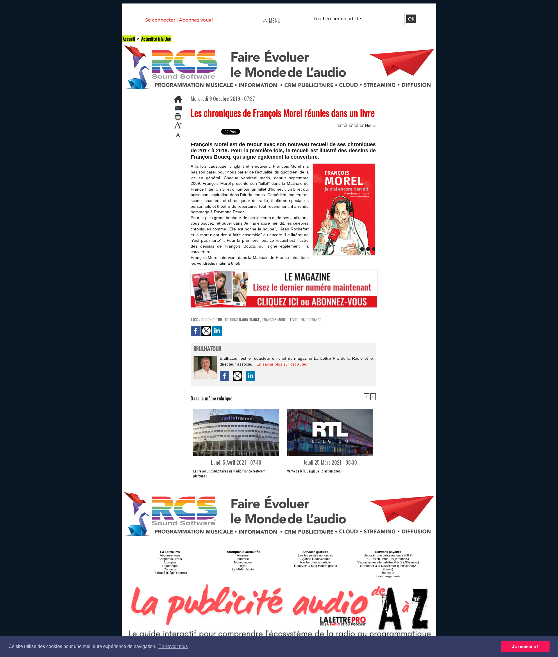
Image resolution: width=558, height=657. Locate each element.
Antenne (242, 555)
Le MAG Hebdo (243, 569)
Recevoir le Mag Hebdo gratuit (315, 566)
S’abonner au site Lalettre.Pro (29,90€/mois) (388, 562)
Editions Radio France (242, 320)
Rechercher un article (315, 562)
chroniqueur (211, 320)
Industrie (243, 559)
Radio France (311, 320)
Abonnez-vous (170, 555)
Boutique (388, 572)
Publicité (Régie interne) (170, 572)
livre (294, 320)
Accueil (129, 38)
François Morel (274, 320)
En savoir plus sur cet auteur (282, 364)
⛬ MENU (271, 20)
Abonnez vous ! (196, 20)
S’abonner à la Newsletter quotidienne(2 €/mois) (388, 567)
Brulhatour (207, 349)
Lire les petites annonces (315, 555)
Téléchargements (388, 576)
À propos (170, 562)
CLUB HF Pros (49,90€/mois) (388, 559)
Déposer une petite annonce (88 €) (388, 555)
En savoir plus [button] (173, 646)
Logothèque (170, 566)
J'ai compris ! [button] (525, 646)
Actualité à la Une (156, 38)
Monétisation (243, 562)
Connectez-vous (170, 559)
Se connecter (160, 20)
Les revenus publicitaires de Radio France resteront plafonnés (229, 473)
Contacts (170, 569)
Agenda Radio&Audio (315, 559)
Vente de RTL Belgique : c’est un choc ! (314, 470)
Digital (243, 566)
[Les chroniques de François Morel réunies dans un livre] (344, 165)
